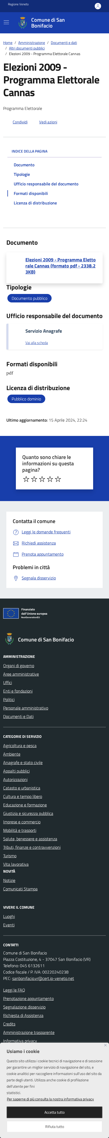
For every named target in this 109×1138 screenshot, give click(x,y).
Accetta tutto (54, 1112)
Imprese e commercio (21, 822)
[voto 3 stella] (42, 479)
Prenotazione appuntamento (28, 998)
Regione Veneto (18, 4)
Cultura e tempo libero (22, 796)
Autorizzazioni (15, 779)
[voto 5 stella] (58, 479)
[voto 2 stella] (34, 479)
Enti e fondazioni (18, 691)
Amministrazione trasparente (28, 1032)
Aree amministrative (21, 674)
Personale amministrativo (25, 708)
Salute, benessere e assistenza (30, 839)
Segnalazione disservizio (24, 1007)
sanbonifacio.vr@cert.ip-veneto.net (43, 978)
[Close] (105, 1045)
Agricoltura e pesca (20, 745)
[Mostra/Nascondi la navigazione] (6, 22)
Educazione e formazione (25, 805)
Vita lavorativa (16, 864)
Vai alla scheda (36, 342)
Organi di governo (18, 665)
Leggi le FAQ (14, 990)
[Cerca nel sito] (94, 22)
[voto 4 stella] (50, 479)
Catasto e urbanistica (21, 788)
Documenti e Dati (18, 716)
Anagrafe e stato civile (23, 762)
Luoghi (9, 916)
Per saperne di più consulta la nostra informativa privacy (50, 1099)
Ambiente (11, 754)
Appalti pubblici (16, 771)
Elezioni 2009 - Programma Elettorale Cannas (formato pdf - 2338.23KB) (60, 265)
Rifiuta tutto (54, 1126)
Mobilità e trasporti (19, 830)
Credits (9, 1024)
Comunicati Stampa (20, 889)
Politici (9, 699)
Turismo (9, 856)
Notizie (9, 880)
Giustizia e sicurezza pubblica (28, 813)
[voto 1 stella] (26, 479)
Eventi (9, 925)
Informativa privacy (20, 1041)
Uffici (7, 682)
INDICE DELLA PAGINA (29, 151)
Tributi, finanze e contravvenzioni (32, 847)
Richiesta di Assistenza (23, 1015)
